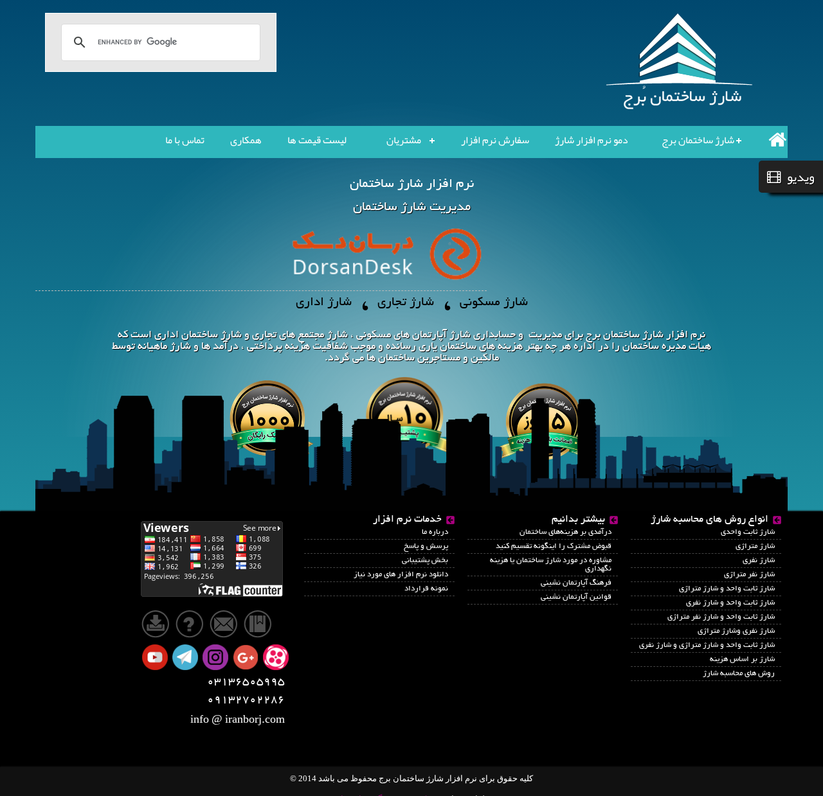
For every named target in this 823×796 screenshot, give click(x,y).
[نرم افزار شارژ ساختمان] (681, 62)
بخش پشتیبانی (425, 560)
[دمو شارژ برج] (192, 623)
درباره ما (435, 532)
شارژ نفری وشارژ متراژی (736, 631)
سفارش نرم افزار (495, 140)
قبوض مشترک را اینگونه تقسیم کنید (553, 546)
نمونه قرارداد (426, 589)
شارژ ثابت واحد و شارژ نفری (730, 603)
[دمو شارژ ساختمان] (156, 623)
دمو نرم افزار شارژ (591, 140)
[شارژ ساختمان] (212, 558)
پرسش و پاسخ (426, 546)
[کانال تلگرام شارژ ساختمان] (186, 658)
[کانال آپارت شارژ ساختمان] (277, 658)
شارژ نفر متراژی (749, 574)
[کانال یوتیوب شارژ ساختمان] (156, 658)
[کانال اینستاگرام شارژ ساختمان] (217, 658)
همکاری (246, 140)
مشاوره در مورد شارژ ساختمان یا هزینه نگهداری (550, 564)
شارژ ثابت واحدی (748, 532)
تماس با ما (184, 140)
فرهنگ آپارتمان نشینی (576, 583)
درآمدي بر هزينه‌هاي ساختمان (565, 532)
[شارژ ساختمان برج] (771, 139)
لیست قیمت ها (317, 140)
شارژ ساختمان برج (698, 140)
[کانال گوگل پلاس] (247, 658)
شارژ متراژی (755, 546)
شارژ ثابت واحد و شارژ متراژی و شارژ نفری (707, 645)
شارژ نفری (759, 560)
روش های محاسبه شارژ (739, 673)
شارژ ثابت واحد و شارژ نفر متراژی (721, 617)
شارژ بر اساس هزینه (742, 659)
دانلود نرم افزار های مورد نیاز (401, 574)
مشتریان (403, 140)
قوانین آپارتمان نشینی (576, 597)
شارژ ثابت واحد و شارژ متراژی (727, 589)
